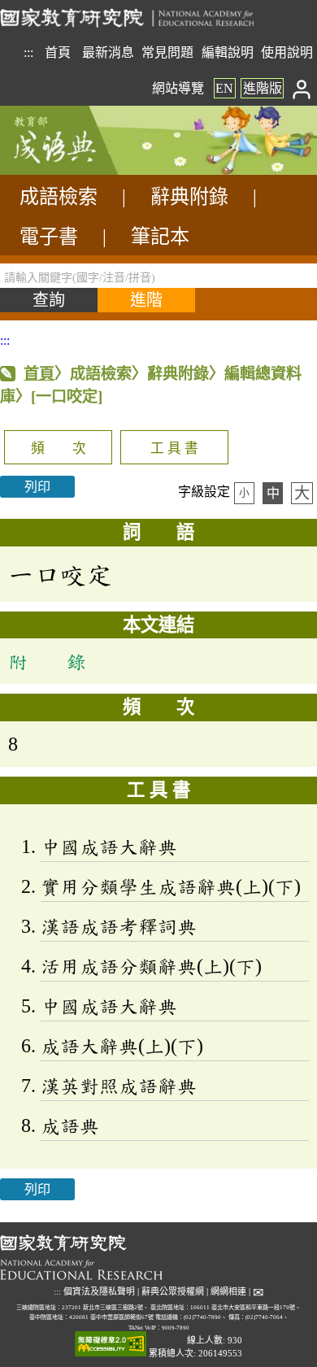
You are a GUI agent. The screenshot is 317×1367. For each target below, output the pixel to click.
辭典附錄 (189, 196)
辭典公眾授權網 (172, 1291)
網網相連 (228, 1291)
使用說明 (287, 52)
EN (224, 88)
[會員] (302, 88)
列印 (37, 487)
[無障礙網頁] (110, 1344)
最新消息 (108, 52)
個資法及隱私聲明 (99, 1291)
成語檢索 (59, 196)
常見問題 (167, 52)
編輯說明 (228, 52)
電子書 (49, 236)
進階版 (262, 88)
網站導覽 (178, 88)
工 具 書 (174, 448)
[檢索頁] (81, 170)
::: (28, 52)
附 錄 (47, 661)
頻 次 (58, 448)
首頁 (58, 52)
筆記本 (160, 236)
